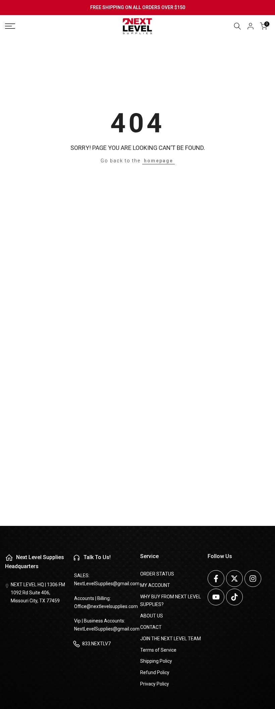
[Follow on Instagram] (252, 578)
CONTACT (151, 627)
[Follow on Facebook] (216, 578)
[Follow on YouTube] (216, 597)
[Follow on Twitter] (234, 578)
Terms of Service (158, 650)
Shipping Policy (156, 661)
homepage (158, 160)
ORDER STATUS (157, 574)
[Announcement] (137, 8)
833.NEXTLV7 (96, 643)
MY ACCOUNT (155, 585)
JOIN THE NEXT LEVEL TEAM (170, 638)
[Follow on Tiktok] (234, 597)
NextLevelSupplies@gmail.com (107, 583)
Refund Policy (154, 672)
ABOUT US (151, 615)
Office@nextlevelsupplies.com (106, 606)
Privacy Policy (154, 684)
